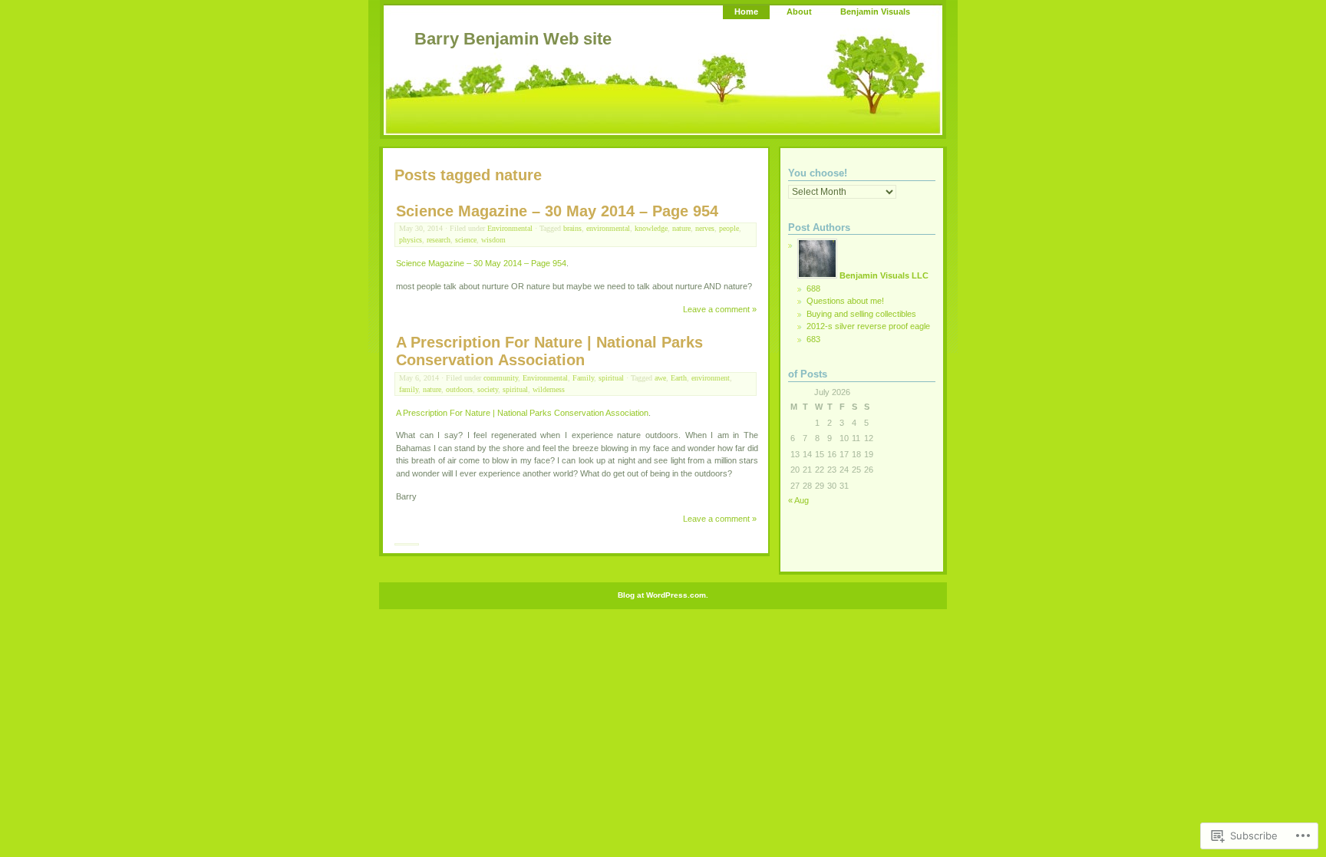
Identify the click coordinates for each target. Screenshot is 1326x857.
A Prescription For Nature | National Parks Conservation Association (549, 351)
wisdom (493, 240)
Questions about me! (845, 300)
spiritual (611, 378)
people (729, 228)
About (799, 11)
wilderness (549, 389)
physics (410, 240)
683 (813, 339)
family (408, 389)
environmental (608, 228)
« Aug (798, 500)
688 (813, 288)
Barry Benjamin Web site (513, 38)
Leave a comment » (720, 309)
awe (660, 378)
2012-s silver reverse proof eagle (868, 326)
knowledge (651, 228)
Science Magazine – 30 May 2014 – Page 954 (557, 211)
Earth (679, 378)
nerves (704, 228)
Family (583, 378)
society (487, 389)
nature (681, 228)
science (466, 240)
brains (572, 228)
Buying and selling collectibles (861, 313)
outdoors (459, 389)
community (500, 378)
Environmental (510, 228)
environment (710, 378)
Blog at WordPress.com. (663, 595)
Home (746, 11)
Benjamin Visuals (875, 11)
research (438, 240)
